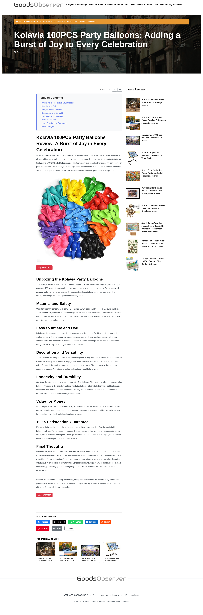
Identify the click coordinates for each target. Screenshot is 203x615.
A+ (120, 90)
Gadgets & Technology (76, 5)
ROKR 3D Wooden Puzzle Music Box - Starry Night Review (152, 102)
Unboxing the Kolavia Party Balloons (57, 103)
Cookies (125, 602)
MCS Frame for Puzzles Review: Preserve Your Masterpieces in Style (151, 191)
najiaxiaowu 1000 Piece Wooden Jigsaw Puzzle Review (151, 138)
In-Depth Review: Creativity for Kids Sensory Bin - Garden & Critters (153, 261)
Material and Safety (49, 106)
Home (18, 22)
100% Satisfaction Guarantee (54, 123)
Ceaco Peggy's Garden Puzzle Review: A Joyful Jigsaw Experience (151, 173)
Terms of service (97, 602)
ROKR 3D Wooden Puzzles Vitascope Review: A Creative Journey (153, 208)
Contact (77, 602)
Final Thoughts (48, 127)
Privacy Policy (113, 602)
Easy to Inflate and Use (51, 110)
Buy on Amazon (44, 268)
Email (58, 528)
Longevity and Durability (52, 116)
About (86, 602)
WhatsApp (76, 522)
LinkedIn (92, 522)
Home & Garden (96, 5)
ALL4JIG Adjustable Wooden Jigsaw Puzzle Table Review (151, 155)
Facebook (44, 522)
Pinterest (44, 528)
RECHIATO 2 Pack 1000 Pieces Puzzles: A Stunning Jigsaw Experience (153, 120)
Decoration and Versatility (52, 113)
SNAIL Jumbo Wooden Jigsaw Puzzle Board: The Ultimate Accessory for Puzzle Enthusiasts (152, 227)
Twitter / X (60, 522)
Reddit (107, 522)
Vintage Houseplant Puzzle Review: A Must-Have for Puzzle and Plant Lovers (153, 243)
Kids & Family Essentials (171, 5)
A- (109, 89)
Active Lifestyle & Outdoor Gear (144, 5)
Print (70, 528)
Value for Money (48, 120)
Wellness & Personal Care (116, 5)
